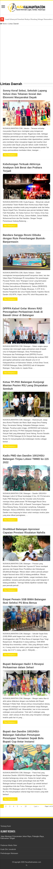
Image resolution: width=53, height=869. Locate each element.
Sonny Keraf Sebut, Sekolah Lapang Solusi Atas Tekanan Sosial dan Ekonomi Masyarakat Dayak (25, 94)
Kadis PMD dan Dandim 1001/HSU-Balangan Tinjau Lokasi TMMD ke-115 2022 (26, 459)
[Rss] (27, 865)
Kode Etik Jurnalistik (8, 849)
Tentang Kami (6, 826)
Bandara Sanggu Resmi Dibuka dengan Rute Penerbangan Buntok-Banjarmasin (24, 238)
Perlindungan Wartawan (9, 853)
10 (25, 806)
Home (4, 24)
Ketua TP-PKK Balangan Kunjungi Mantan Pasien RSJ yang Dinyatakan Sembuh (25, 385)
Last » (36, 806)
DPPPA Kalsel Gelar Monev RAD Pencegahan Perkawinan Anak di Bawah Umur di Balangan (23, 312)
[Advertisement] (26, 53)
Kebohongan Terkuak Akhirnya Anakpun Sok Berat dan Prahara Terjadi (22, 167)
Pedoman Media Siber (9, 845)
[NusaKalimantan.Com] (26, 7)
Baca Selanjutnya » (10, 155)
